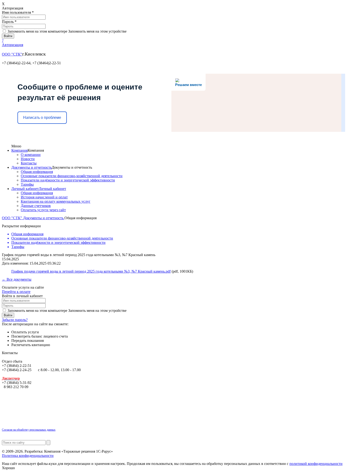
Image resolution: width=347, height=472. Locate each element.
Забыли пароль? (15, 320)
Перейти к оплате (16, 292)
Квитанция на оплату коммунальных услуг (55, 201)
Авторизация (12, 45)
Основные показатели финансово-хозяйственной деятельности (72, 176)
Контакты (29, 163)
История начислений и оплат (44, 197)
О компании (31, 155)
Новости (28, 159)
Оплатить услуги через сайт (43, 210)
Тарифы (27, 184)
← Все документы (16, 279)
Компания (19, 150)
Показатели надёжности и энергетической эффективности (68, 180)
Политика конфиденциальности (28, 456)
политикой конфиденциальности (316, 464)
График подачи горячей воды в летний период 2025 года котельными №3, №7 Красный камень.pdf (91, 271)
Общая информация (37, 172)
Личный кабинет (25, 189)
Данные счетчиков (36, 206)
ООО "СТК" (12, 54)
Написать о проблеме (42, 118)
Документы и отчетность (31, 167)
